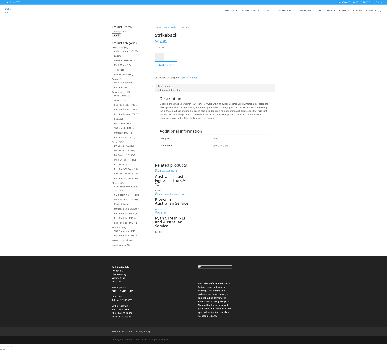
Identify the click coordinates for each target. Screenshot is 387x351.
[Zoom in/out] (1, 346)
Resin (117, 118)
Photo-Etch (117, 227)
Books (166, 27)
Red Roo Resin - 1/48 (124, 109)
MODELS (229, 11)
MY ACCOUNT (344, 2)
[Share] (7, 346)
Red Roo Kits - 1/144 (124, 213)
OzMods (118, 100)
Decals (115, 142)
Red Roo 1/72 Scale (123, 178)
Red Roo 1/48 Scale (123, 173)
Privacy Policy (143, 331)
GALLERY (357, 11)
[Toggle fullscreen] (4, 346)
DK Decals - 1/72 (122, 155)
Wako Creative (121, 74)
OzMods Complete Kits (125, 208)
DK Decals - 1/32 (122, 145)
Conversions (118, 92)
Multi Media (120, 65)
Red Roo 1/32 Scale (123, 169)
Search (116, 35)
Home (158, 27)
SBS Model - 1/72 (122, 128)
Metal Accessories (123, 60)
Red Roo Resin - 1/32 (124, 104)
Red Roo (175, 27)
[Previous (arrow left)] (1, 349)
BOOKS (342, 11)
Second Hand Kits (121, 240)
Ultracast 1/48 (121, 132)
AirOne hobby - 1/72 (124, 51)
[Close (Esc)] (10, 346)
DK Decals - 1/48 (122, 150)
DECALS (267, 11)
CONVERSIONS (248, 11)
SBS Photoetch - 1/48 (124, 231)
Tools (116, 69)
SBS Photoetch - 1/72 (124, 235)
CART (355, 2)
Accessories (118, 47)
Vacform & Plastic (123, 137)
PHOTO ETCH (325, 11)
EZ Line (117, 55)
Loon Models (120, 95)
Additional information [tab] (169, 90)
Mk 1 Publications (123, 82)
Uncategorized (119, 245)
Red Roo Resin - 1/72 (124, 114)
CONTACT (371, 11)
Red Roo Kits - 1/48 (123, 218)
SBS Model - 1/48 (122, 123)
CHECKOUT (365, 2)
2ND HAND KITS (306, 11)
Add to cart (166, 65)
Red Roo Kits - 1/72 (123, 222)
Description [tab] (164, 86)
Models (115, 183)
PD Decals (119, 164)
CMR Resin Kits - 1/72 (125, 194)
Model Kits (119, 204)
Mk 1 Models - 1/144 (124, 199)
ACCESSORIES (284, 11)
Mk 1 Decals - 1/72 (123, 159)
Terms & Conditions (122, 331)
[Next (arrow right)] (4, 349)
